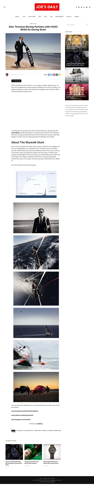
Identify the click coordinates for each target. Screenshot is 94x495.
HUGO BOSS (15, 132)
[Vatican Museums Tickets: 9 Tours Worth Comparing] (77, 42)
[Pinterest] (81, 7)
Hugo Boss (44, 430)
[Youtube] (86, 7)
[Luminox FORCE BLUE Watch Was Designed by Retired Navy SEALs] (14, 452)
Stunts (13, 432)
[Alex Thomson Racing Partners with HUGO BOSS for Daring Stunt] (33, 51)
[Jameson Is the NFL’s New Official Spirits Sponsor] (33, 452)
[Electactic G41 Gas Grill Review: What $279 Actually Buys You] (77, 75)
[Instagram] (84, 7)
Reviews (76, 16)
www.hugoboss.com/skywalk (20, 419)
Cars (51, 16)
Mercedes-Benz (57, 430)
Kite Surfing (50, 430)
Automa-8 (52, 481)
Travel (17, 16)
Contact (53, 480)
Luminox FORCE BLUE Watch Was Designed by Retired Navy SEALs (14, 463)
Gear (39, 16)
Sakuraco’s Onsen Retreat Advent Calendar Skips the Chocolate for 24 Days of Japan (76, 96)
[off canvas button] (4, 7)
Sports (31, 23)
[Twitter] (79, 7)
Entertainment (59, 16)
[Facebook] (76, 7)
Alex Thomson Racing (28, 430)
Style (45, 16)
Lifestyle (69, 16)
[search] (89, 7)
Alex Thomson (19, 430)
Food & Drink (31, 16)
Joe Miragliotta (12, 74)
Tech (24, 16)
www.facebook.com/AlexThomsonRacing (24, 411)
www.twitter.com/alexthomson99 (22, 415)
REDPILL (40, 423)
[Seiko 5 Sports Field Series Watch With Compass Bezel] (52, 452)
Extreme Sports (37, 430)
